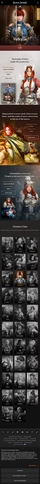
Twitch (13, 432)
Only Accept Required (20, 480)
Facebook (17, 432)
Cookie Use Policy (28, 442)
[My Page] (37, 2)
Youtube (22, 432)
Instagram (8, 432)
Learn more (8, 78)
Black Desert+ (32, 432)
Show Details (32, 465)
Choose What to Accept (19, 475)
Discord (27, 432)
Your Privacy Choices (19, 444)
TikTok (37, 432)
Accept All (20, 470)
